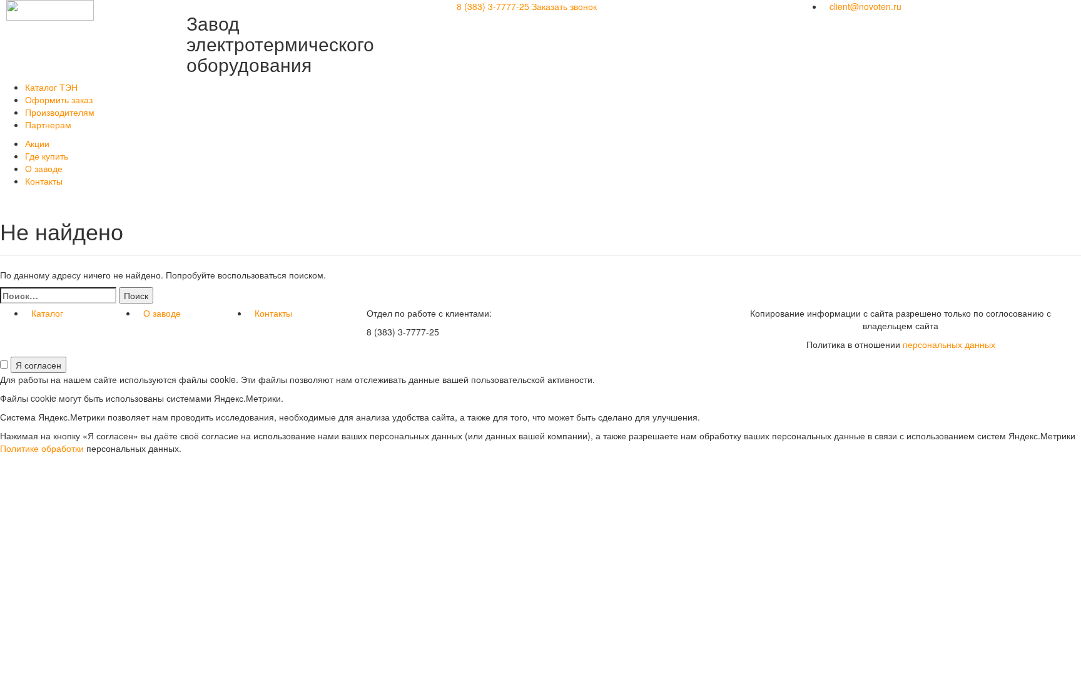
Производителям (59, 112)
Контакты (44, 181)
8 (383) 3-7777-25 (493, 6)
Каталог (47, 313)
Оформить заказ (59, 99)
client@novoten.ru (865, 6)
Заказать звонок (564, 6)
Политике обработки (42, 448)
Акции (37, 143)
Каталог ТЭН (51, 87)
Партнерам (48, 124)
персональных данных (949, 344)
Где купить (46, 156)
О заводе (44, 168)
